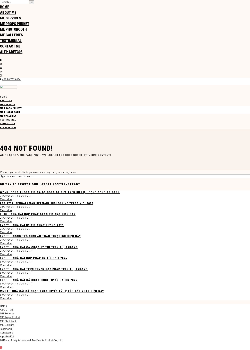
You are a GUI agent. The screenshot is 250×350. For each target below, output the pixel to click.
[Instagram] (1, 71)
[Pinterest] (1, 67)
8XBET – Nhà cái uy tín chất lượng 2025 (32, 225)
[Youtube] (1, 64)
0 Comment (24, 196)
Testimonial (11, 40)
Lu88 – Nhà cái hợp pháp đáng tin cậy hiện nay (38, 214)
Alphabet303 (11, 52)
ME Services (10, 18)
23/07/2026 (7, 207)
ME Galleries (11, 35)
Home (4, 7)
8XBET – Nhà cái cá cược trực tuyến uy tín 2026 (38, 280)
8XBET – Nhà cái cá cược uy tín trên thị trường (39, 247)
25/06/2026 (7, 218)
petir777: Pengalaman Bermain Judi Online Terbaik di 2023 (46, 203)
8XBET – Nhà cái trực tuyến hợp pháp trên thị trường (44, 269)
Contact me (10, 46)
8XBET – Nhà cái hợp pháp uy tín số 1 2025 (33, 258)
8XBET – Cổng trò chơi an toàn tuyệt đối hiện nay (40, 236)
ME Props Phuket (14, 24)
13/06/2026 (7, 262)
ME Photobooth (13, 29)
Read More (6, 199)
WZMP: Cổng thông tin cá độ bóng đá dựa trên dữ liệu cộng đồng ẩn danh (60, 192)
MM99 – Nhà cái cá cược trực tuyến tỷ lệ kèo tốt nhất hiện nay (52, 291)
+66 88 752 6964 (11, 79)
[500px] (1, 75)
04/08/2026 (7, 196)
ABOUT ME (8, 12)
